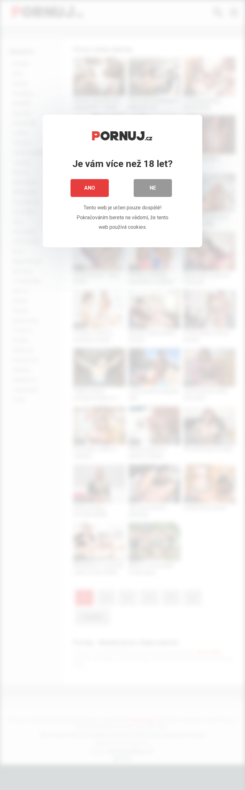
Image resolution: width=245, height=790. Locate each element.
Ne (153, 188)
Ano (89, 188)
